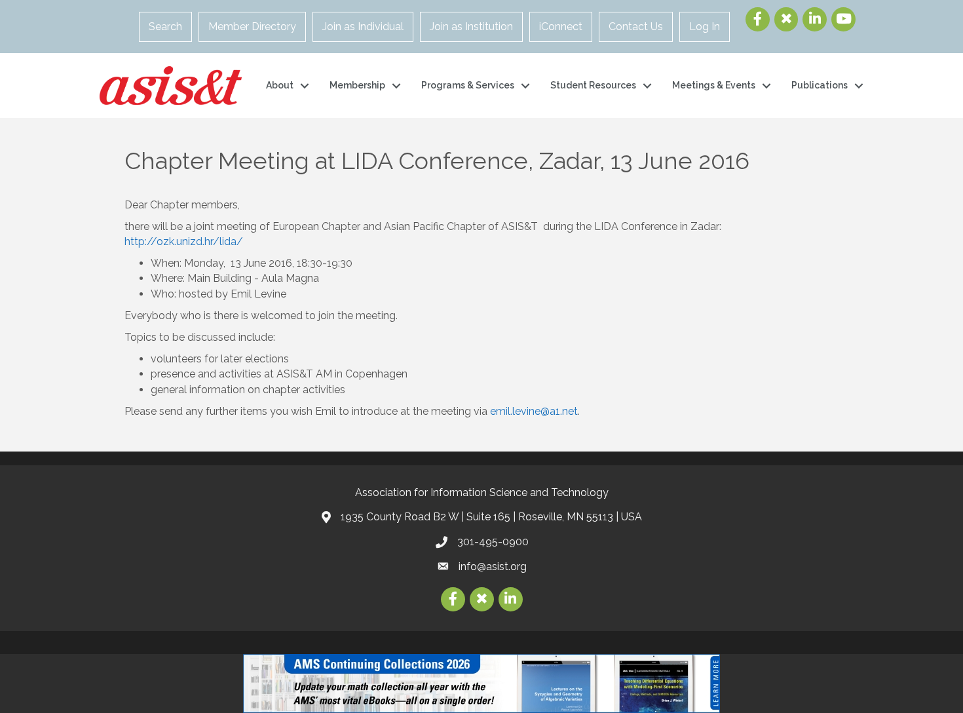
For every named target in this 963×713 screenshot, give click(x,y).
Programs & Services (467, 85)
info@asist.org (493, 566)
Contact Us (636, 26)
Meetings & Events (713, 85)
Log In (704, 26)
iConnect (560, 26)
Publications (819, 85)
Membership (357, 85)
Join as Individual (363, 26)
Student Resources (593, 85)
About (279, 85)
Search (165, 26)
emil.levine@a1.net (534, 411)
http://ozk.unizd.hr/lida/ (183, 241)
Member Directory (252, 26)
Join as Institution (471, 26)
